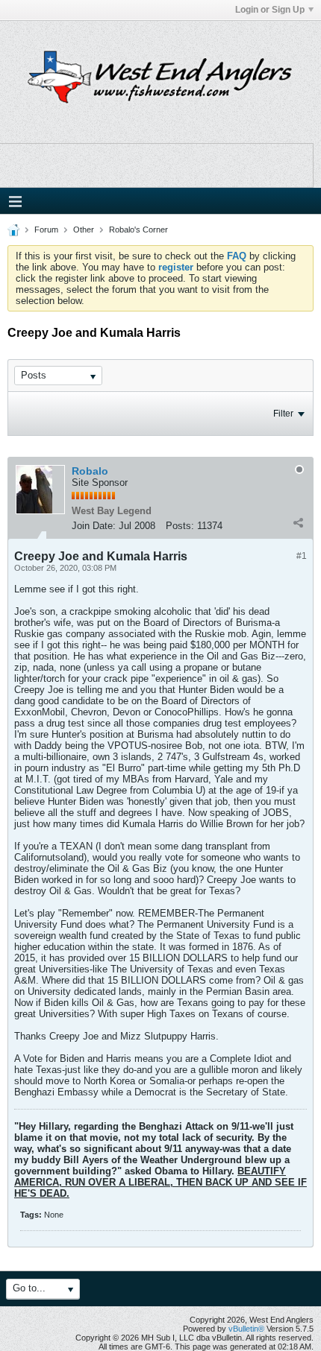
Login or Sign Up (270, 9)
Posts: (180, 525)
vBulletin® (246, 1328)
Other (83, 229)
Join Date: (94, 525)
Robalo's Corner (138, 229)
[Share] (298, 522)
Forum (46, 229)
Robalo (90, 471)
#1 (301, 556)
